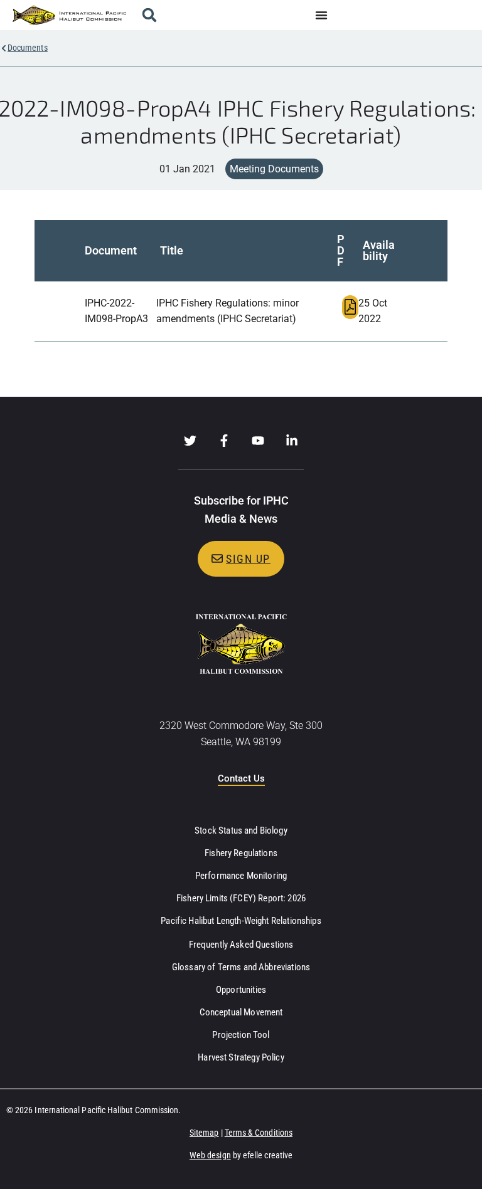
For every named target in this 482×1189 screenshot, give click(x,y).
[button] (150, 15)
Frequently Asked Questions (241, 944)
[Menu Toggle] (321, 15)
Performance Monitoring (241, 875)
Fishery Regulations (241, 853)
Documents (28, 48)
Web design (210, 1155)
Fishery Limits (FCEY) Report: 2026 (241, 898)
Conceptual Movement (241, 1012)
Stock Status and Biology (241, 830)
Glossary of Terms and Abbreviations (241, 967)
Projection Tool (240, 1034)
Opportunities (241, 989)
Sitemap (204, 1133)
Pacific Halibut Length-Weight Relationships (241, 920)
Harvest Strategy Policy (241, 1057)
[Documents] (4, 48)
